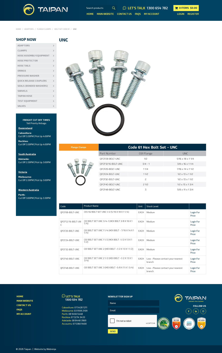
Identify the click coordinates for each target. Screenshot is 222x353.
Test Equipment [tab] (27, 101)
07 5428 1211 (80, 307)
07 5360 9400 (80, 323)
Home (90, 13)
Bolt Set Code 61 (62, 29)
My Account (151, 13)
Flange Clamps (44, 29)
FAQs (138, 13)
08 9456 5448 (76, 314)
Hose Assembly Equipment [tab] (34, 55)
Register (193, 13)
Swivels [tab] (22, 90)
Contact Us (124, 13)
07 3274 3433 (78, 317)
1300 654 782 (157, 8)
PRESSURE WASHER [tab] (28, 75)
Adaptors (29, 29)
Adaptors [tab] (24, 45)
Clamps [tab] (22, 50)
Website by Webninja (45, 349)
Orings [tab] (22, 70)
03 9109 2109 (80, 310)
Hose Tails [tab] (24, 65)
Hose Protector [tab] (28, 60)
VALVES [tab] (22, 106)
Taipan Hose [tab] (25, 95)
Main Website (105, 13)
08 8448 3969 (79, 320)
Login (180, 13)
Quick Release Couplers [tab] (32, 80)
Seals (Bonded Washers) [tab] (33, 85)
